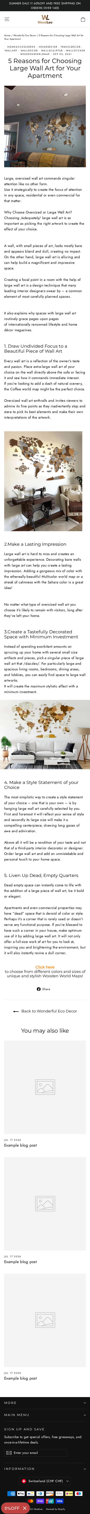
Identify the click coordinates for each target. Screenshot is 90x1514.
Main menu (16, 1415)
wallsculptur (52, 50)
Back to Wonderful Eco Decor (48, 1011)
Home (7, 35)
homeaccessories (21, 46)
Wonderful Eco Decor (24, 35)
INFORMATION (19, 1469)
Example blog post (20, 1145)
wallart (11, 50)
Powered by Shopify (55, 1509)
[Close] (24, 1508)
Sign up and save (24, 1429)
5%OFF (12, 1508)
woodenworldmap (35, 54)
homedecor (48, 46)
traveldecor (71, 46)
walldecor (29, 50)
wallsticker (75, 50)
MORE (10, 1403)
